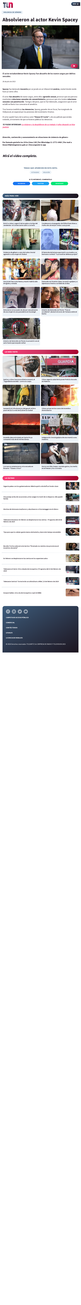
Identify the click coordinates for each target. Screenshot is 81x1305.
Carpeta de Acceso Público (17, 617)
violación (46, 172)
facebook (21, 183)
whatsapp (59, 183)
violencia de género (12, 12)
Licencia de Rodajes (14, 638)
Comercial (10, 622)
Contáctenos (11, 628)
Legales (9, 633)
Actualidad (35, 172)
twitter (40, 183)
